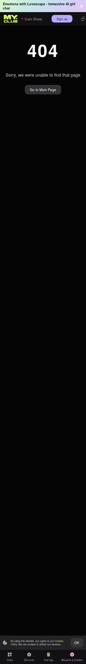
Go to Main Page (43, 89)
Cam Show (33, 18)
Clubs (9, 660)
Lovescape (36, 3)
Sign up (62, 19)
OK (76, 642)
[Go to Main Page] (11, 19)
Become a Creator (72, 660)
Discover (29, 660)
